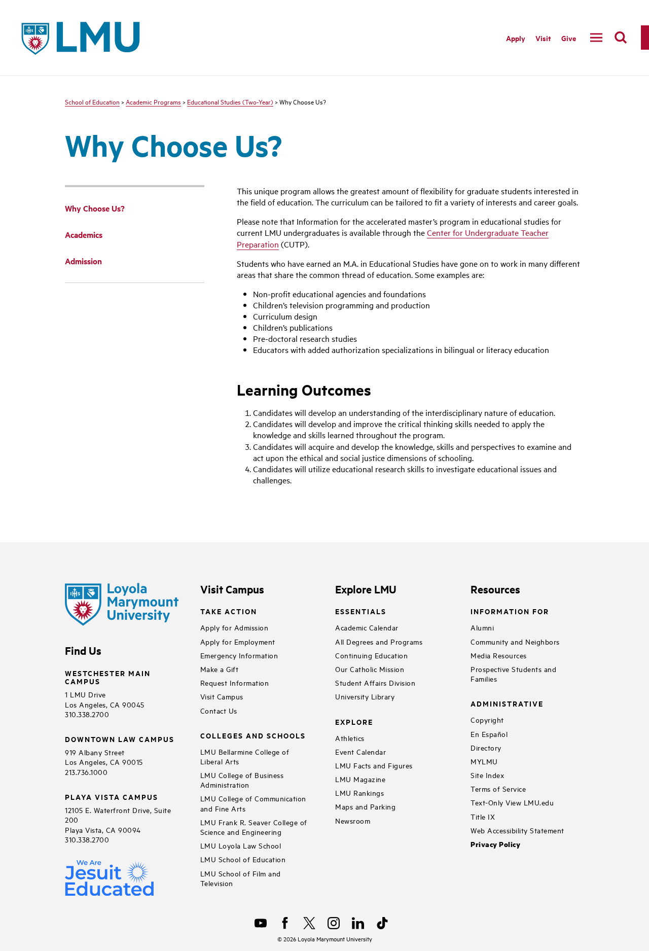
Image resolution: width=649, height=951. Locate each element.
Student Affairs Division (375, 682)
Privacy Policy (495, 844)
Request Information (234, 682)
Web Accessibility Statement (517, 830)
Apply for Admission (234, 627)
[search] (620, 37)
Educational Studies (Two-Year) (230, 101)
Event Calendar (360, 751)
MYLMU (484, 761)
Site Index (487, 775)
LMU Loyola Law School (240, 845)
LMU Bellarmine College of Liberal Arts (245, 756)
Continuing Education (371, 655)
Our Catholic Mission (369, 669)
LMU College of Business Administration (242, 779)
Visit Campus (221, 696)
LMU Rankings (359, 792)
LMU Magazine (360, 779)
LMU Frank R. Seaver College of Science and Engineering (253, 826)
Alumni (482, 627)
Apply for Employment (237, 641)
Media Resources (499, 655)
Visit (543, 37)
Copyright (487, 719)
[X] (309, 923)
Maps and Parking (365, 806)
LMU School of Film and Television (240, 878)
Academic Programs (153, 101)
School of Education (92, 101)
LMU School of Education (243, 859)
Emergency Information (239, 655)
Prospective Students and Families (513, 673)
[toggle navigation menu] (596, 37)
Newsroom (352, 820)
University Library (364, 696)
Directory (486, 747)
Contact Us (218, 710)
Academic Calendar (367, 627)
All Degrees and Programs (378, 641)
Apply (515, 37)
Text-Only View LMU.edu (512, 802)
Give (568, 37)
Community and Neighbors (515, 641)
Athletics (350, 738)
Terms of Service (498, 788)
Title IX (483, 816)
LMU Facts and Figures (374, 765)
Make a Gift (219, 669)
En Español (489, 733)
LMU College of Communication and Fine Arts (253, 803)
